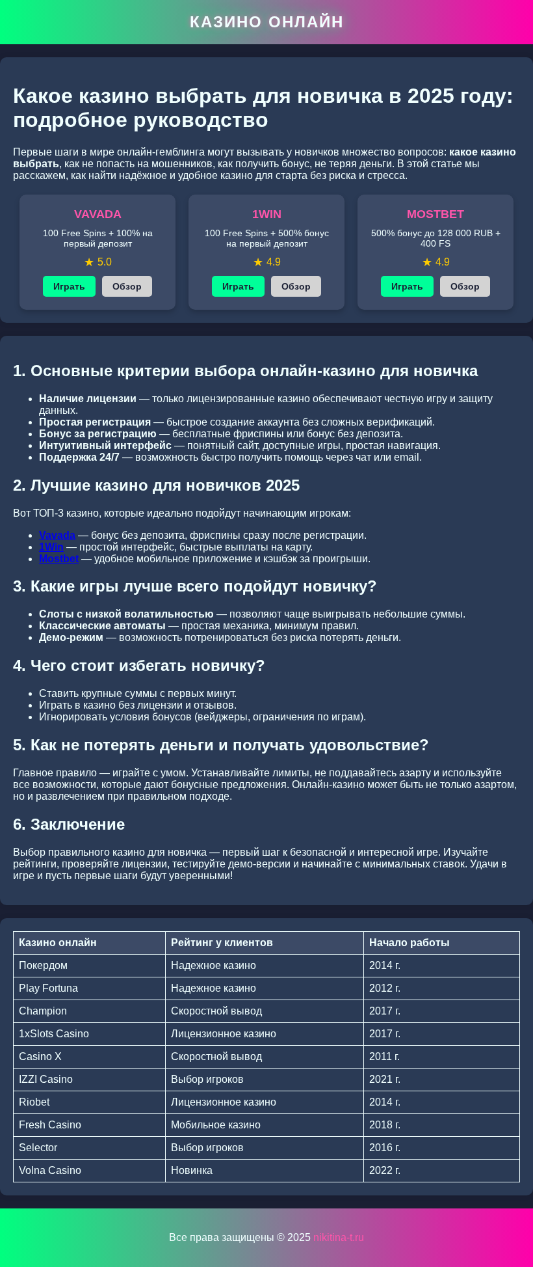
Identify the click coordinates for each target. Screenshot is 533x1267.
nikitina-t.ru (338, 1237)
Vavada (57, 535)
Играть (69, 286)
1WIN (266, 214)
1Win (51, 546)
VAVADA (98, 214)
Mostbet (59, 558)
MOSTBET (435, 214)
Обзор (127, 286)
